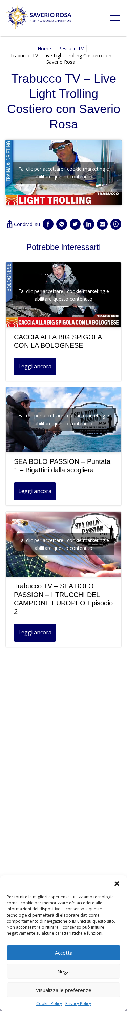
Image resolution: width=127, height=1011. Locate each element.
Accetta (63, 952)
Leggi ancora (34, 366)
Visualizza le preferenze (63, 990)
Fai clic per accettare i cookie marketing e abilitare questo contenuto (63, 173)
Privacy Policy (78, 1003)
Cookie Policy (49, 1003)
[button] (116, 883)
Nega (63, 971)
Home (44, 48)
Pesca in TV (71, 48)
